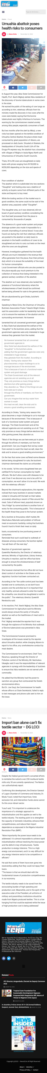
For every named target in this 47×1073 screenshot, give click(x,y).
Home (4, 19)
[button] (3, 12)
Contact (35, 1070)
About (22, 1067)
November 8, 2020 (26, 34)
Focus (10, 19)
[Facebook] (4, 958)
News (9, 718)
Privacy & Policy (25, 1070)
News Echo (13, 34)
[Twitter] (9, 958)
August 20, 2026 (10, 987)
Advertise (29, 1067)
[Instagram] (14, 958)
